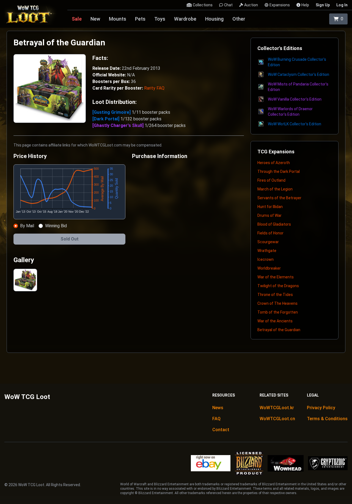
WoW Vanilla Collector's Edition (294, 99)
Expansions (280, 5)
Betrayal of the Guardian (278, 330)
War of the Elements (275, 277)
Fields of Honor (270, 233)
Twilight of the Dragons (278, 286)
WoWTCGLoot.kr (277, 407)
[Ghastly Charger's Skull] (118, 125)
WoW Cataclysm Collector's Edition (298, 74)
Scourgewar (268, 242)
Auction (251, 5)
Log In (342, 5)
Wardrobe (185, 19)
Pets (140, 19)
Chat (228, 5)
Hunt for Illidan (270, 206)
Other (238, 19)
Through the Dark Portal (278, 171)
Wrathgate (266, 250)
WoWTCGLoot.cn (277, 418)
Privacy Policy (321, 407)
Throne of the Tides (275, 294)
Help (305, 5)
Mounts (117, 19)
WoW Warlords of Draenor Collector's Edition (290, 112)
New (95, 19)
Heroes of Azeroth (273, 162)
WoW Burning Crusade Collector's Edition (297, 62)
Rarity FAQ (154, 88)
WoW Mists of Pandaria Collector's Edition (298, 87)
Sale (77, 19)
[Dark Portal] (106, 118)
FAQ (216, 418)
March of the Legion (275, 189)
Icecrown (265, 259)
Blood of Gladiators (274, 224)
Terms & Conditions (327, 418)
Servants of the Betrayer (279, 198)
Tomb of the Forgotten (277, 312)
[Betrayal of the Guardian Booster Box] (25, 280)
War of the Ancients (275, 321)
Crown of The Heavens (277, 303)
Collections (203, 5)
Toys (159, 19)
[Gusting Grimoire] (112, 112)
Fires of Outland (271, 180)
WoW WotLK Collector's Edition (294, 124)
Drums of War (269, 215)
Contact (220, 429)
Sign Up (323, 5)
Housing (214, 19)
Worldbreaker (269, 268)
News (217, 407)
